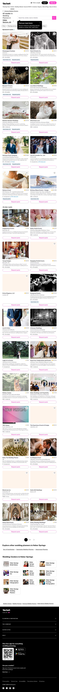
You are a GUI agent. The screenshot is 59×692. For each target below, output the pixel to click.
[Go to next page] (34, 540)
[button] (14, 30)
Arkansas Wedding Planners (11, 11)
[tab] (13, 48)
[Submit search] (54, 18)
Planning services (12, 26)
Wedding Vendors (7, 603)
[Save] (26, 33)
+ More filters (42, 26)
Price (4, 26)
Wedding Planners (17, 603)
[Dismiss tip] (40, 22)
